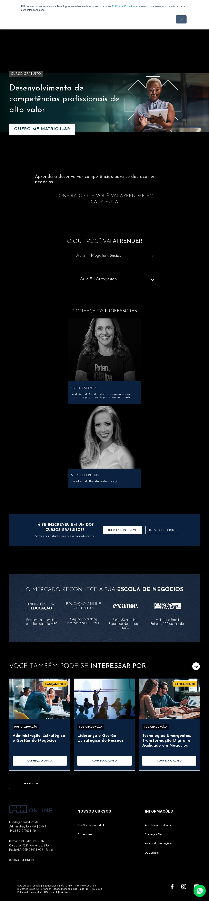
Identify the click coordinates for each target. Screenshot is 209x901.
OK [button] (181, 19)
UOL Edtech (51, 892)
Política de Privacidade (125, 6)
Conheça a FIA (153, 834)
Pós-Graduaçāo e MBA (91, 825)
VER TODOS (30, 784)
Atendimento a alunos (158, 825)
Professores (85, 834)
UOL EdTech (152, 852)
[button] (185, 666)
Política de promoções (158, 843)
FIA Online (65, 892)
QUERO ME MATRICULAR (42, 129)
